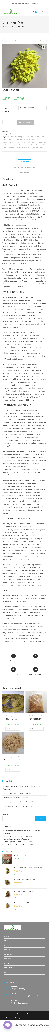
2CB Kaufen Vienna (37, 148)
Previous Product (12, 41)
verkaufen (15, 193)
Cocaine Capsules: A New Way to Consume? (17, 802)
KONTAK (7, 959)
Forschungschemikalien (18, 134)
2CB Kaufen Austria (29, 137)
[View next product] (45, 40)
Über (22, 1014)
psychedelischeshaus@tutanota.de (25, 996)
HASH (6, 963)
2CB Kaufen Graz (21, 142)
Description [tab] (24, 162)
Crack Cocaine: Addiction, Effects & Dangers (17, 806)
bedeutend (21, 272)
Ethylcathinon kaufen (13, 760)
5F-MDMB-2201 (36, 719)
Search (5, 814)
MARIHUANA (9, 968)
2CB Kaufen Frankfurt (31, 139)
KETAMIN (8, 954)
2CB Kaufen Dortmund (15, 139)
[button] (43, 47)
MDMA (7, 941)
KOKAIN (7, 950)
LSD (5, 945)
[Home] (3, 26)
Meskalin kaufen (13, 719)
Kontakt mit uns (35, 641)
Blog (27, 1014)
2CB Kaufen (20, 26)
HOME (6, 936)
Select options (13, 729)
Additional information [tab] (24, 167)
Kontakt (33, 1014)
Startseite (16, 1014)
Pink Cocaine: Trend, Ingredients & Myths (17, 793)
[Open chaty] (7, 1025)
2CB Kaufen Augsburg (14, 137)
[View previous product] (4, 40)
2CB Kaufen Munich (35, 145)
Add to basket (25, 122)
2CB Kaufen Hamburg (35, 142)
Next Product (38, 41)
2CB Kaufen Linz (21, 145)
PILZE (6, 972)
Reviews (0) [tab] (24, 172)
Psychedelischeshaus (19, 1003)
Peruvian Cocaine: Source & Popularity (15, 797)
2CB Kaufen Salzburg (22, 148)
